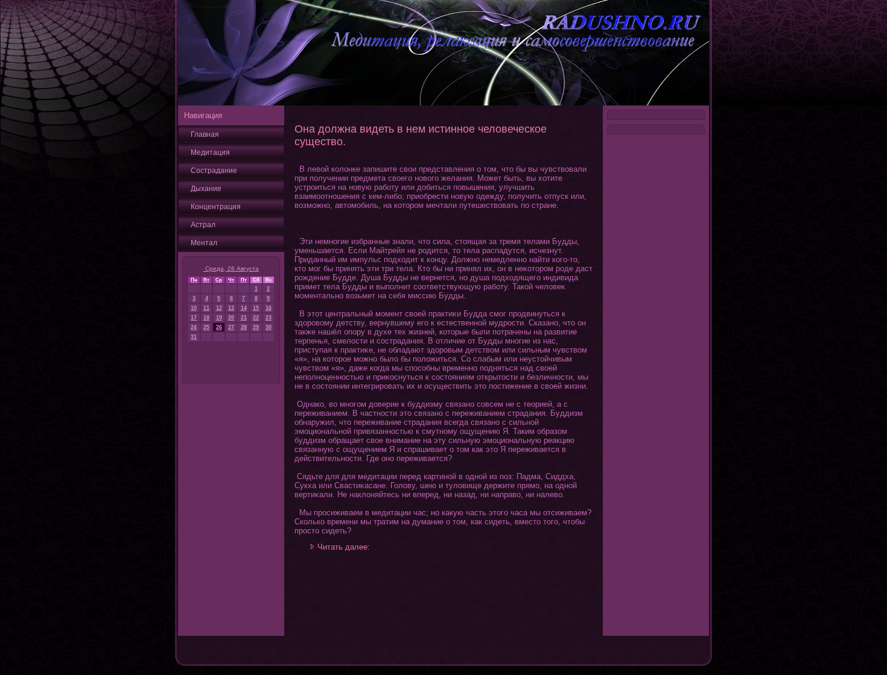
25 (206, 327)
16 (268, 308)
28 (244, 327)
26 (219, 327)
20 (231, 318)
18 (206, 318)
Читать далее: (343, 546)
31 (194, 337)
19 (219, 318)
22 (256, 318)
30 (268, 327)
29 (256, 327)
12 (219, 308)
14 (244, 308)
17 (194, 318)
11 (206, 308)
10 (194, 308)
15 (256, 308)
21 (244, 318)
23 (268, 318)
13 (231, 308)
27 (231, 327)
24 (194, 327)
